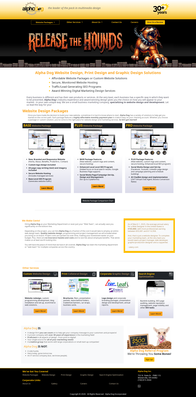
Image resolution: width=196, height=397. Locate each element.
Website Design (48, 375)
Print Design (66, 375)
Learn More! (40, 311)
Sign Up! (149, 359)
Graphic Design (86, 375)
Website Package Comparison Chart (98, 200)
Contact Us (114, 383)
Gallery (54, 383)
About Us (26, 383)
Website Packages (30, 375)
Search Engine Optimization (111, 375)
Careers (83, 383)
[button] (45, 22)
